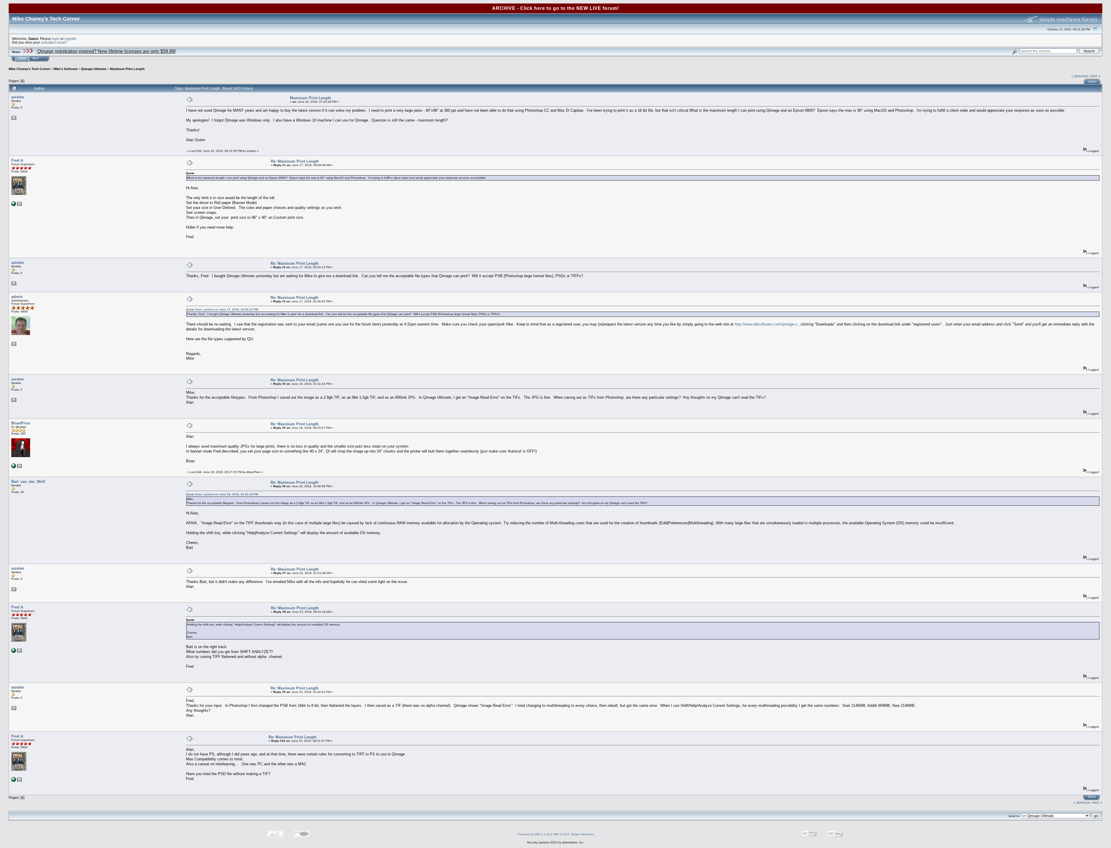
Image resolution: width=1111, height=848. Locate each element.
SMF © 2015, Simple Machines (573, 834)
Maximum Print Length (127, 69)
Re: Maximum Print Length (295, 161)
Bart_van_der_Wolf (28, 481)
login (56, 39)
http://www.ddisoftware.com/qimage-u (766, 324)
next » (1095, 76)
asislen (17, 97)
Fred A (17, 160)
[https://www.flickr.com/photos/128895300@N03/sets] (13, 205)
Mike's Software (66, 69)
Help (35, 58)
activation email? (54, 42)
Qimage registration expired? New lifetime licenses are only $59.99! (106, 51)
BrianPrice (20, 423)
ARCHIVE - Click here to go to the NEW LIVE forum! (555, 8)
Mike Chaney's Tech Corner (29, 69)
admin (17, 297)
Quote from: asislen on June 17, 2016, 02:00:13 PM (222, 309)
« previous (1080, 76)
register (70, 39)
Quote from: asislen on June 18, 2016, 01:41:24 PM (222, 494)
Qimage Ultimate (93, 69)
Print (1092, 81)
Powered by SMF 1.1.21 (534, 834)
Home (22, 58)
